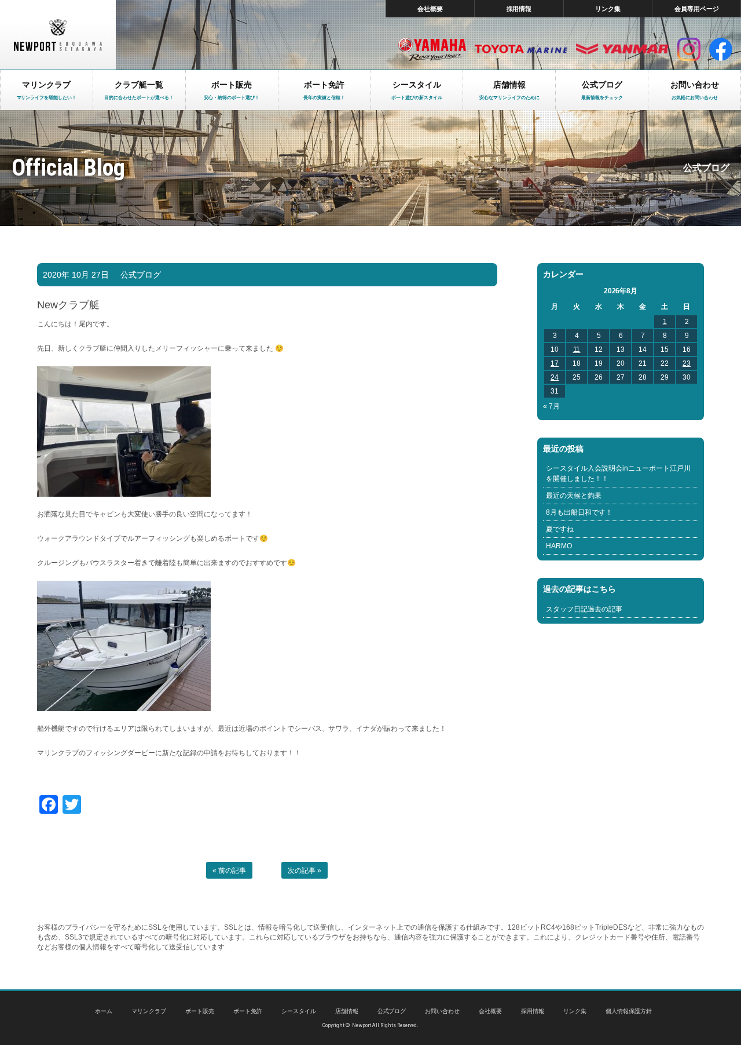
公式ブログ (140, 274)
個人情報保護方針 (629, 1011)
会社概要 (430, 8)
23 (687, 363)
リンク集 (608, 8)
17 (555, 363)
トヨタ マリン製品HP (521, 49)
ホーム (103, 1011)
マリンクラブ (148, 1011)
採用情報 (519, 8)
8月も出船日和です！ (579, 512)
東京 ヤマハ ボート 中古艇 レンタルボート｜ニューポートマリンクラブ (58, 35)
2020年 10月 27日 (76, 274)
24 (555, 377)
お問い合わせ (442, 1011)
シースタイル (298, 1011)
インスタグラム (688, 49)
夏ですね (560, 529)
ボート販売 (199, 1011)
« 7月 (551, 406)
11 (577, 349)
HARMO (559, 546)
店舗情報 (346, 1011)
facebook (720, 49)
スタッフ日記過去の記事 (584, 609)
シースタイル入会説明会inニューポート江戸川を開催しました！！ (618, 473)
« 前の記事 (229, 870)
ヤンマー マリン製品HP (622, 49)
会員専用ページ (696, 8)
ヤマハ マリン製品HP (432, 49)
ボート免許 (247, 1011)
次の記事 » (304, 870)
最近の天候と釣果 (573, 495)
